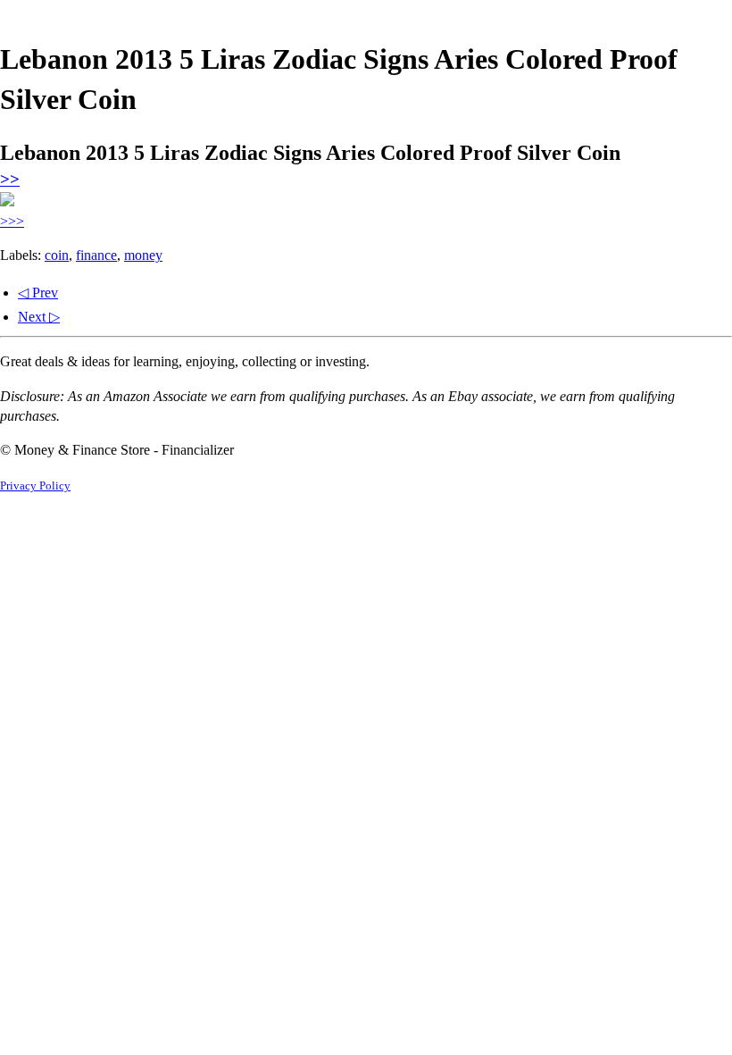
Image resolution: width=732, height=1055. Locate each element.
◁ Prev (38, 292)
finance (96, 255)
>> (10, 179)
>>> (12, 221)
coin (57, 255)
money (143, 255)
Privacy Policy (35, 486)
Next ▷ (39, 316)
